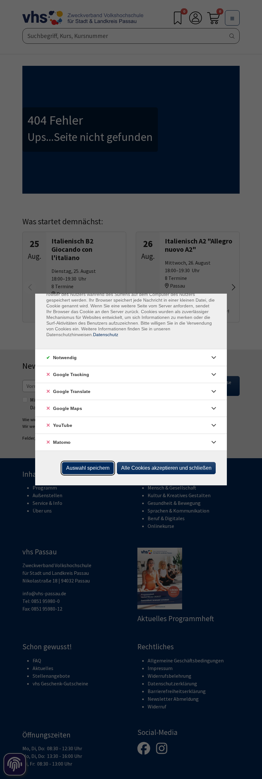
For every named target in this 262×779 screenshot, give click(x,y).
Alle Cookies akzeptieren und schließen (166, 468)
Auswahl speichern (88, 468)
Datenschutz (105, 334)
